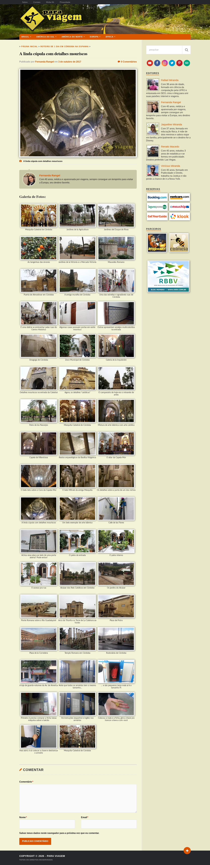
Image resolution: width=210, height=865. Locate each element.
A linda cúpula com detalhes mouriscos (53, 53)
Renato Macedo (170, 146)
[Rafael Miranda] (153, 85)
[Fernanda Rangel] (153, 107)
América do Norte (72, 37)
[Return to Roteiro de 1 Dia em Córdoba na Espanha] (78, 156)
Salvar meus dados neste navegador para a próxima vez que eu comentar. (59, 833)
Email (84, 817)
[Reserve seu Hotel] (157, 200)
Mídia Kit (50, 2)
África (109, 37)
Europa (94, 37)
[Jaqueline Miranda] (153, 129)
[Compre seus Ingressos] (157, 219)
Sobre (25, 2)
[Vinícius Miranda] (153, 171)
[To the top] (187, 850)
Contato (36, 2)
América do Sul (45, 37)
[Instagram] (165, 63)
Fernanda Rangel (44, 61)
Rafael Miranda (169, 80)
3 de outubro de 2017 (69, 61)
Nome (23, 817)
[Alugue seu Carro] (179, 200)
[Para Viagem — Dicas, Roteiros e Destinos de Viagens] (62, 19)
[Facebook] (157, 63)
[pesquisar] (186, 49)
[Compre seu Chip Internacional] (179, 210)
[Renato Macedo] (153, 151)
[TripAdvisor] (187, 63)
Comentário (26, 782)
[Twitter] (172, 63)
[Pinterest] (179, 63)
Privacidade (65, 2)
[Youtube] (150, 63)
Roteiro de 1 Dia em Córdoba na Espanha (64, 46)
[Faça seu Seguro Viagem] (157, 210)
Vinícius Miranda (170, 165)
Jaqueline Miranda (171, 124)
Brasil (25, 37)
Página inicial (29, 46)
